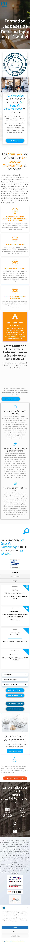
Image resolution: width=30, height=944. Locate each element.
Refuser (15, 931)
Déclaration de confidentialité (17, 941)
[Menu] (15, 9)
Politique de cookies (6, 941)
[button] (27, 908)
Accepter (15, 927)
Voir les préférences (15, 936)
